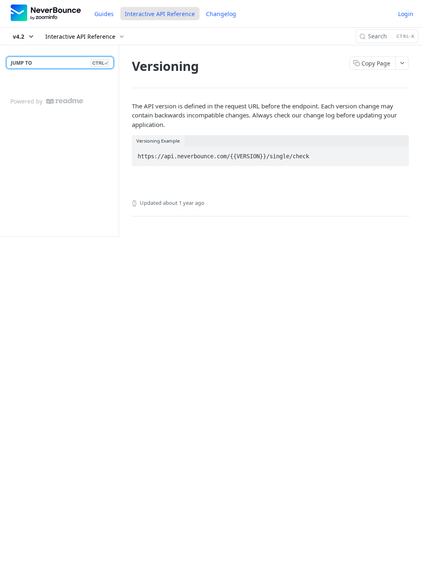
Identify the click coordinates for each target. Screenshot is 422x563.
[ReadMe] (64, 101)
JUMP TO (59, 62)
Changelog (221, 14)
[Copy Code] (399, 154)
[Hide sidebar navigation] (117, 140)
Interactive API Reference (160, 14)
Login (405, 14)
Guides (104, 14)
